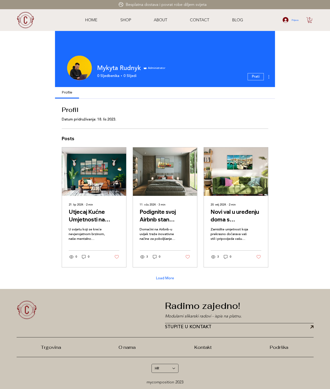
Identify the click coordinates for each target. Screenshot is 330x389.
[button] (309, 20)
